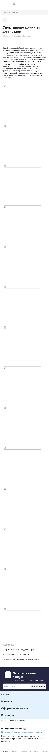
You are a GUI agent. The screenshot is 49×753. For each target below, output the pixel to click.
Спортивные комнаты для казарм (18, 649)
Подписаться (38, 686)
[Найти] (45, 12)
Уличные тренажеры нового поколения (21, 659)
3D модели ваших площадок (16, 654)
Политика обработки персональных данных (21, 732)
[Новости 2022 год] (5, 20)
